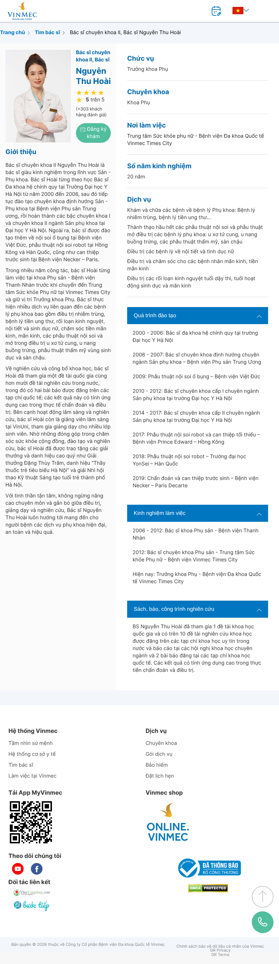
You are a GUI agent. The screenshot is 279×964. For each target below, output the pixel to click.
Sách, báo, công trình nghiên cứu (174, 609)
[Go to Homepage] (22, 11)
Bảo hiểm (157, 765)
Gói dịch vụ (159, 754)
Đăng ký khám (96, 133)
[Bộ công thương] (208, 868)
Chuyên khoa (161, 743)
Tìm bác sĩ (47, 32)
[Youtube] (18, 869)
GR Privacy (220, 950)
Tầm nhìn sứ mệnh (30, 743)
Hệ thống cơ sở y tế (32, 754)
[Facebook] (37, 869)
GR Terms (220, 955)
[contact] (263, 922)
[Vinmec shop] (168, 822)
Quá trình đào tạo (155, 315)
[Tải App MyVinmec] (30, 822)
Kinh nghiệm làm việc (160, 513)
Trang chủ (12, 32)
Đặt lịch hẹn (160, 776)
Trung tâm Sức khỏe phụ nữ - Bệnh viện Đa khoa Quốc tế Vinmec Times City (195, 139)
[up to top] (263, 897)
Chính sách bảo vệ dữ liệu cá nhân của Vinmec (220, 946)
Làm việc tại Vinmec (32, 776)
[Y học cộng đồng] (32, 892)
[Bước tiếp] (32, 906)
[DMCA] (208, 888)
